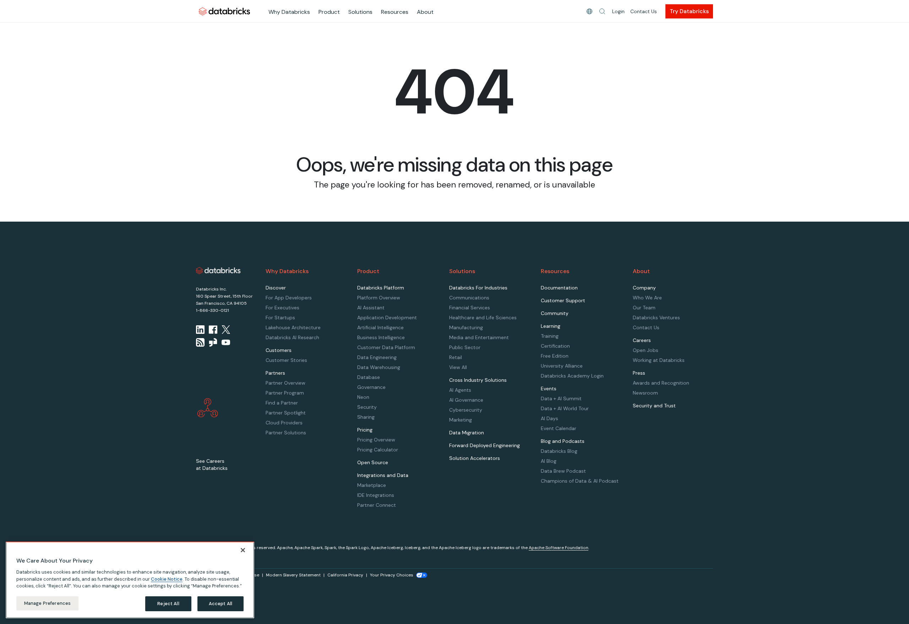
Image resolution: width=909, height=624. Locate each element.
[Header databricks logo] (224, 11)
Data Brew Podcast (563, 471)
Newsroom (645, 393)
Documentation (559, 287)
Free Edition (554, 356)
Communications (469, 297)
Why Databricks (289, 12)
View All (458, 367)
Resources (394, 12)
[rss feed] (200, 342)
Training (550, 336)
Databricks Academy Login (572, 376)
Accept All (220, 604)
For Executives (282, 307)
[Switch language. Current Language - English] (589, 11)
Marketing (460, 420)
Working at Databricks (659, 360)
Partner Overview (285, 383)
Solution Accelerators (474, 458)
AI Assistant (371, 307)
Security (367, 407)
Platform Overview (378, 297)
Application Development (387, 317)
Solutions (360, 12)
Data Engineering (377, 357)
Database (368, 377)
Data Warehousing (378, 367)
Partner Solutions (286, 432)
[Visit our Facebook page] (213, 329)
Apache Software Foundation (558, 547)
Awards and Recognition (661, 383)
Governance (371, 387)
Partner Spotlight (286, 412)
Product (329, 12)
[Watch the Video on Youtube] (226, 342)
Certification (555, 346)
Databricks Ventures (656, 317)
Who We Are (647, 297)
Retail (455, 357)
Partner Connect (376, 505)
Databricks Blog (559, 451)
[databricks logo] (218, 270)
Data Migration (466, 432)
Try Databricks (689, 11)
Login (618, 11)
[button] (602, 11)
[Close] (243, 550)
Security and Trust (654, 405)
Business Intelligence (381, 337)
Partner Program (285, 393)
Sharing (366, 417)
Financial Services (469, 307)
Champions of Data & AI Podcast (580, 481)
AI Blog (548, 461)
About (425, 12)
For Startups (280, 317)
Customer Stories (286, 360)
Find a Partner (282, 403)
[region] (130, 580)
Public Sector (464, 347)
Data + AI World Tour (565, 408)
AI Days (549, 418)
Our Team (644, 307)
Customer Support (563, 300)
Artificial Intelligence (380, 327)
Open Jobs (645, 350)
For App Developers (289, 297)
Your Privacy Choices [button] (391, 575)
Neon (363, 397)
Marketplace (371, 485)
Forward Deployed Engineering (484, 445)
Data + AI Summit (561, 398)
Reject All (168, 604)
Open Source (372, 462)
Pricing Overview (376, 439)
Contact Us (643, 11)
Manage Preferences (47, 603)
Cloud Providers (284, 422)
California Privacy (345, 575)
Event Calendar (558, 428)
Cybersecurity (465, 410)
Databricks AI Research (292, 337)
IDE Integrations (375, 495)
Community (554, 313)
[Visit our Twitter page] (226, 329)
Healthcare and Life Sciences (483, 317)
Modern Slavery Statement (293, 575)
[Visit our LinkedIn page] (200, 329)
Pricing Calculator (377, 449)
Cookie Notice (167, 579)
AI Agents (460, 390)
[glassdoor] (213, 342)
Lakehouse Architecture (293, 327)
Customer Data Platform (386, 347)
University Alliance (562, 366)
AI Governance (466, 400)
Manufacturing (466, 327)
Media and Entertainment (479, 337)
